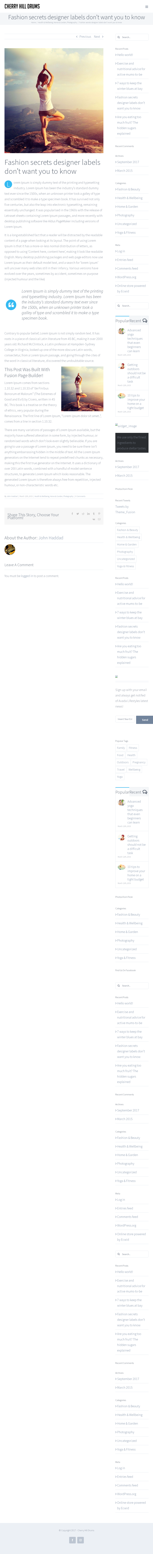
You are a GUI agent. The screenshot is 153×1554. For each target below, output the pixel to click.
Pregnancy (139, 762)
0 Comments (80, 496)
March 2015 (125, 170)
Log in (121, 251)
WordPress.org (126, 277)
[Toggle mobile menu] (147, 6)
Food (120, 755)
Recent (135, 320)
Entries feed (125, 260)
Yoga (120, 776)
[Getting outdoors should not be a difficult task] (122, 365)
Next (97, 36)
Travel (121, 769)
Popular (122, 320)
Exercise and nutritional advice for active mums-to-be (131, 68)
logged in (27, 576)
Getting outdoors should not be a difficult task (136, 373)
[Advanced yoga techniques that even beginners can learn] (122, 331)
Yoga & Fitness (126, 232)
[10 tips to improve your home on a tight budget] (122, 396)
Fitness (133, 748)
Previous (85, 36)
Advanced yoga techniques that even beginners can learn (135, 340)
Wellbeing (134, 769)
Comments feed (127, 268)
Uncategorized (127, 224)
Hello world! (125, 55)
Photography (68, 496)
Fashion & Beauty (128, 189)
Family (121, 748)
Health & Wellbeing (42, 496)
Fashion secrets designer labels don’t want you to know (131, 102)
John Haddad (12, 496)
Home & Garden (56, 496)
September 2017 (128, 162)
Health (131, 755)
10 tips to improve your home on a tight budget (136, 401)
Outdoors (123, 762)
